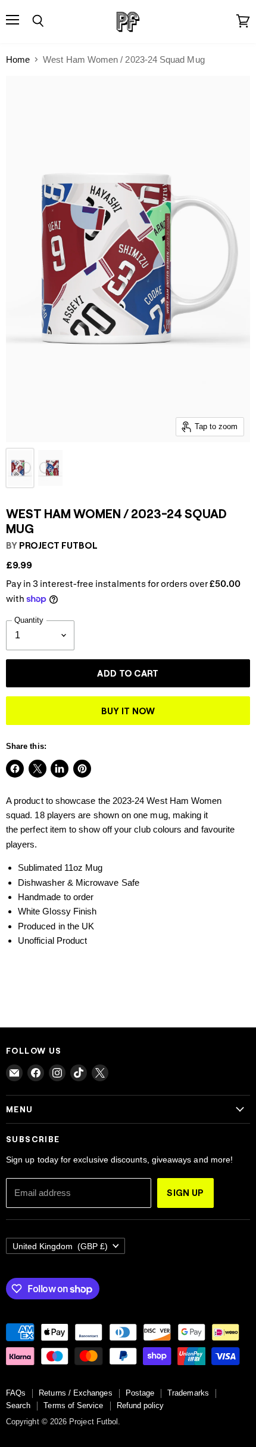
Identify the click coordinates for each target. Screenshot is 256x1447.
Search (18, 1405)
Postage (140, 1392)
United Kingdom (60, 1246)
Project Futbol (58, 545)
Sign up (185, 1192)
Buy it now (128, 710)
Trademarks (188, 1392)
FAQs (16, 1392)
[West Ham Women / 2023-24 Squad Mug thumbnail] (20, 468)
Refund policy (140, 1405)
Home (18, 59)
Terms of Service (73, 1405)
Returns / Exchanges (75, 1392)
